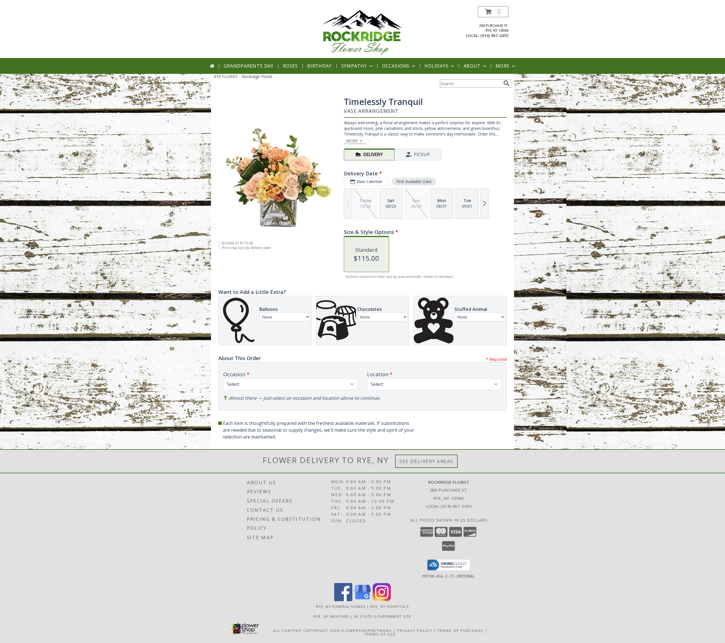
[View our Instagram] (382, 599)
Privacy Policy (414, 630)
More (502, 66)
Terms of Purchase (460, 630)
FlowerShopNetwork (366, 630)
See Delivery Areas (426, 461)
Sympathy (354, 66)
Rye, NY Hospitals (389, 606)
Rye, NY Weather (331, 616)
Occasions (396, 66)
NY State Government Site (382, 616)
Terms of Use (380, 634)
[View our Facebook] (343, 599)
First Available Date (414, 181)
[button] (493, 11)
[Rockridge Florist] (363, 32)
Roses (290, 66)
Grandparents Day (249, 66)
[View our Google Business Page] (362, 599)
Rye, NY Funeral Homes (341, 606)
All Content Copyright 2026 (306, 630)
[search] (506, 83)
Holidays (436, 66)
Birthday (319, 66)
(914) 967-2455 (494, 35)
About (472, 66)
